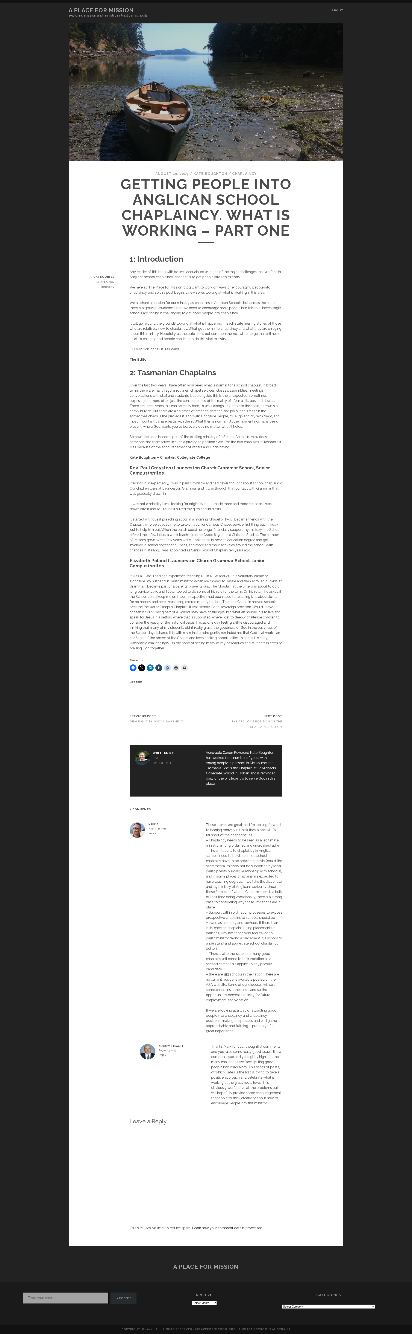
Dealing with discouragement (156, 721)
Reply (152, 833)
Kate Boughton (210, 174)
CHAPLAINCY (244, 174)
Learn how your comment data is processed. (227, 1228)
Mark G (153, 824)
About (337, 10)
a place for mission (101, 10)
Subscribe (123, 1298)
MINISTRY (107, 287)
